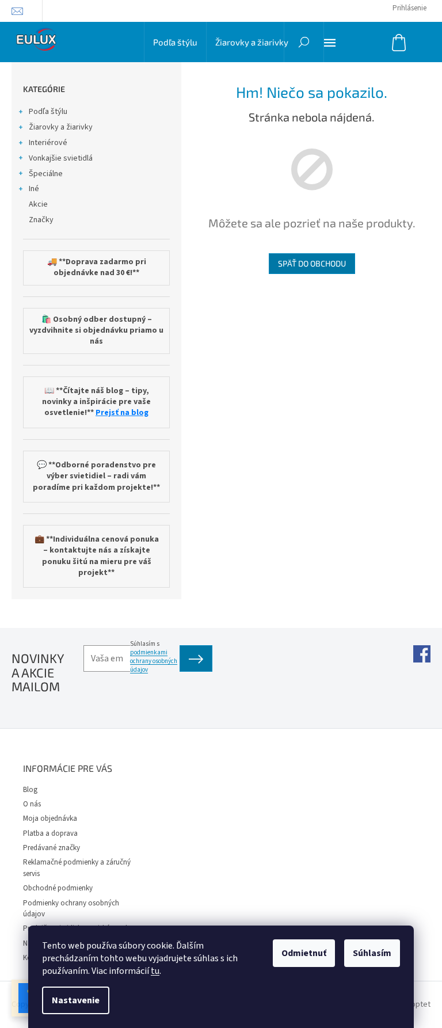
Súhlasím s (153, 656)
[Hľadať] (304, 42)
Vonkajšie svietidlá (61, 158)
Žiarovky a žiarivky (61, 127)
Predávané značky (51, 848)
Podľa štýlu (48, 111)
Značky (41, 220)
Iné (34, 189)
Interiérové (48, 143)
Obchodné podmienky (58, 888)
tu (155, 971)
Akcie (38, 204)
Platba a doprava (50, 833)
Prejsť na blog (122, 413)
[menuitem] (175, 42)
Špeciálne (46, 174)
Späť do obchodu (312, 263)
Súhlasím (372, 953)
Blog (30, 790)
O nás (32, 804)
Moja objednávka (50, 818)
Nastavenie (76, 1000)
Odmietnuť (303, 953)
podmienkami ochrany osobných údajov (153, 661)
